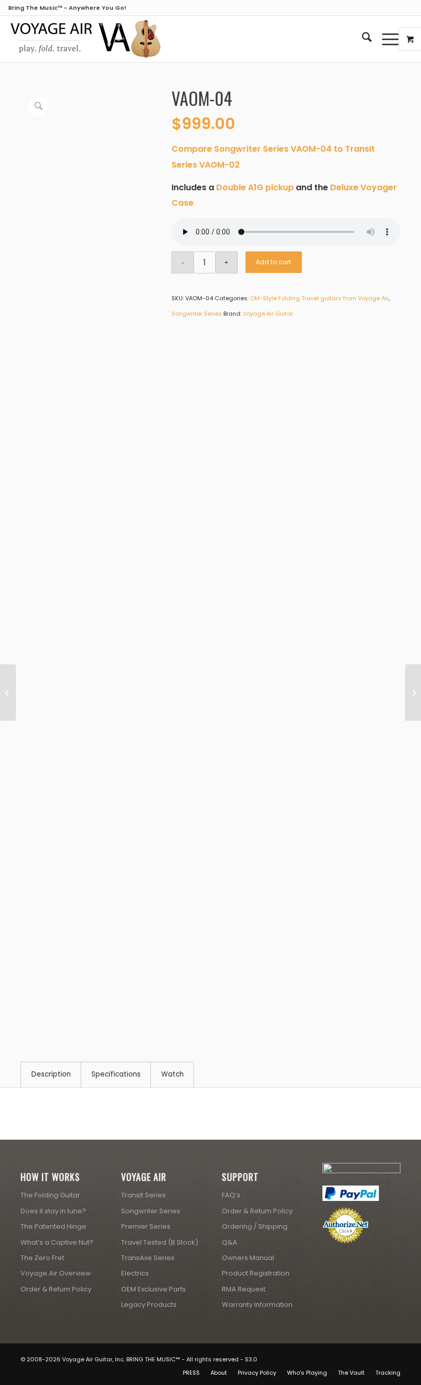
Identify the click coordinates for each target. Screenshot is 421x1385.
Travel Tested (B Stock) (159, 1242)
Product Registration (256, 1273)
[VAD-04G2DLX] (413, 692)
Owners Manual (248, 1258)
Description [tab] (51, 1074)
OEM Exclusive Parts (153, 1289)
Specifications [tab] (116, 1074)
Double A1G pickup (255, 187)
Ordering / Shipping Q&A (255, 1234)
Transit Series (143, 1195)
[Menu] (386, 39)
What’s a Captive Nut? (57, 1242)
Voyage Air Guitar (268, 313)
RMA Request (243, 1289)
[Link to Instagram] (377, 1356)
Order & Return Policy (56, 1289)
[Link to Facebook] (346, 1356)
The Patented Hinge (53, 1226)
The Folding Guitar (50, 1195)
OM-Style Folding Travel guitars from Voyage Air (319, 298)
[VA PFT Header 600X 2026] (85, 39)
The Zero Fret (42, 1258)
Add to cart (273, 262)
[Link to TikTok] (392, 1356)
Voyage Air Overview (56, 1273)
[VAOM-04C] (8, 692)
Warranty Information (257, 1304)
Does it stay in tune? (53, 1211)
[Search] (362, 39)
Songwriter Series (196, 313)
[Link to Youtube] (362, 1356)
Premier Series (145, 1226)
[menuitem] (362, 39)
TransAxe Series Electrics (148, 1265)
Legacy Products (149, 1304)
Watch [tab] (172, 1074)
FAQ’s (231, 1195)
